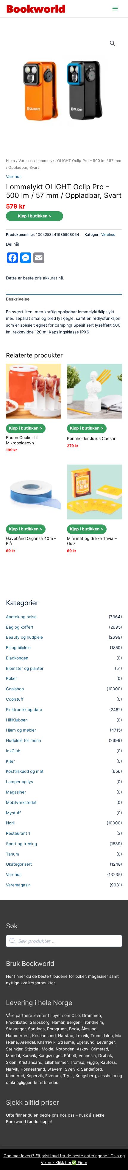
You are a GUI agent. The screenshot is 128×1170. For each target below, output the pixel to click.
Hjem (10, 160)
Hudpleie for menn (23, 740)
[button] (112, 43)
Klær (10, 761)
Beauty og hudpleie (24, 637)
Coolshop (15, 688)
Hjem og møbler (21, 730)
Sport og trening (21, 843)
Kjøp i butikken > (34, 216)
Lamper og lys (19, 781)
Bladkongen (17, 658)
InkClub (13, 750)
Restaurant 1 (18, 833)
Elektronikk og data (24, 709)
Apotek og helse (21, 616)
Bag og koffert (19, 627)
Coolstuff (15, 699)
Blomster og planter (24, 668)
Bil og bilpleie (18, 647)
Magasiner (16, 792)
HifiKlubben (17, 720)
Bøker (11, 678)
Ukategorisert (19, 864)
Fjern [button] (82, 1162)
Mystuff (13, 812)
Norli (10, 823)
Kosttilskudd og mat (24, 771)
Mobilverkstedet (21, 802)
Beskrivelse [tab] (17, 299)
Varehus (25, 160)
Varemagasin (18, 885)
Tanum (12, 854)
